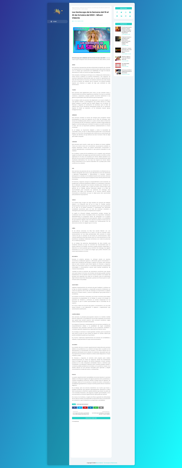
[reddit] (130, 12)
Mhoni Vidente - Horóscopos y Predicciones (106, 463)
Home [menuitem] (55, 21)
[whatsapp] (126, 12)
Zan (74, 21)
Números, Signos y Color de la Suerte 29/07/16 (126, 58)
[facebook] (117, 12)
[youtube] (130, 16)
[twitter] (121, 12)
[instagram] (126, 16)
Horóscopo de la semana (85, 7)
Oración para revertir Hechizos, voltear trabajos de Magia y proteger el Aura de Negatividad (127, 30)
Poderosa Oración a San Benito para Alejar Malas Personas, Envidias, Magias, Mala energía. (126, 40)
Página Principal (75, 7)
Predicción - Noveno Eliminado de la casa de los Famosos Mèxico (127, 50)
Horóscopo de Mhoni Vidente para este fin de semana (127, 71)
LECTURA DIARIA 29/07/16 (125, 64)
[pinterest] (117, 16)
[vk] (121, 16)
